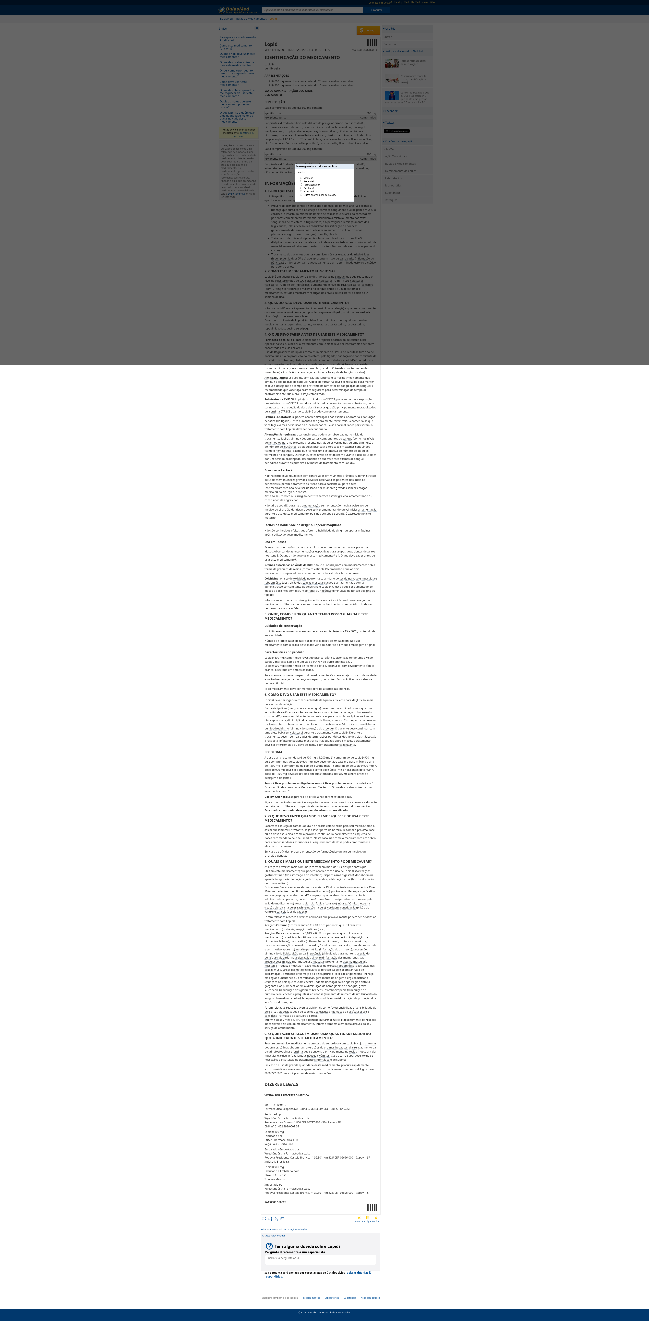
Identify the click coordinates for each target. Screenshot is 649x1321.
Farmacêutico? (312, 184)
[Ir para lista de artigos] (367, 1217)
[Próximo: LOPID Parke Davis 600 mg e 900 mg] (376, 1217)
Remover (272, 1229)
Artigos (367, 1221)
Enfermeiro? (310, 191)
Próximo (376, 1221)
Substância (350, 1297)
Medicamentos (311, 1297)
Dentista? (309, 188)
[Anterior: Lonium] (359, 1217)
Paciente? (309, 181)
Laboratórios (332, 1297)
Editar (264, 1229)
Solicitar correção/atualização (293, 1229)
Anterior (359, 1221)
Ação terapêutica (370, 1297)
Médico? (308, 178)
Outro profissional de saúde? (320, 194)
